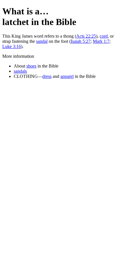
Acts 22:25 (86, 36)
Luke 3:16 (11, 46)
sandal (42, 41)
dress (47, 76)
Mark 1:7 (101, 41)
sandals (20, 71)
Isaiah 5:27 (81, 41)
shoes (31, 66)
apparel (67, 76)
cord (104, 36)
